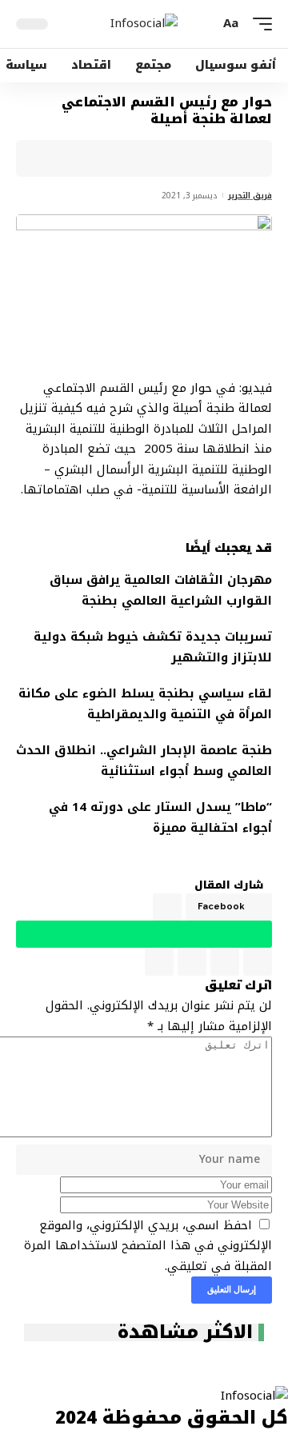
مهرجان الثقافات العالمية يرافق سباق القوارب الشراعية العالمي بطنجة (161, 590)
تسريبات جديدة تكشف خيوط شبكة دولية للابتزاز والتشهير (153, 647)
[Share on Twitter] (211, 158)
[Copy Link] (112, 158)
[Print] (87, 158)
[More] (62, 158)
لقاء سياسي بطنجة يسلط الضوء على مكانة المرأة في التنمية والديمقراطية (145, 703)
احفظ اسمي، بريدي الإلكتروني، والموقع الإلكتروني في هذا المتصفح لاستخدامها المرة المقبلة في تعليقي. (148, 1245)
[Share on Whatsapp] (186, 158)
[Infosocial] (144, 24)
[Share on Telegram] (161, 158)
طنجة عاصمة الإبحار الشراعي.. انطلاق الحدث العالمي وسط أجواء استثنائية (144, 760)
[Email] (137, 158)
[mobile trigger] (258, 24)
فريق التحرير (250, 195)
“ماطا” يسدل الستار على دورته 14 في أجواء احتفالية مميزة (160, 817)
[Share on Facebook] (236, 158)
